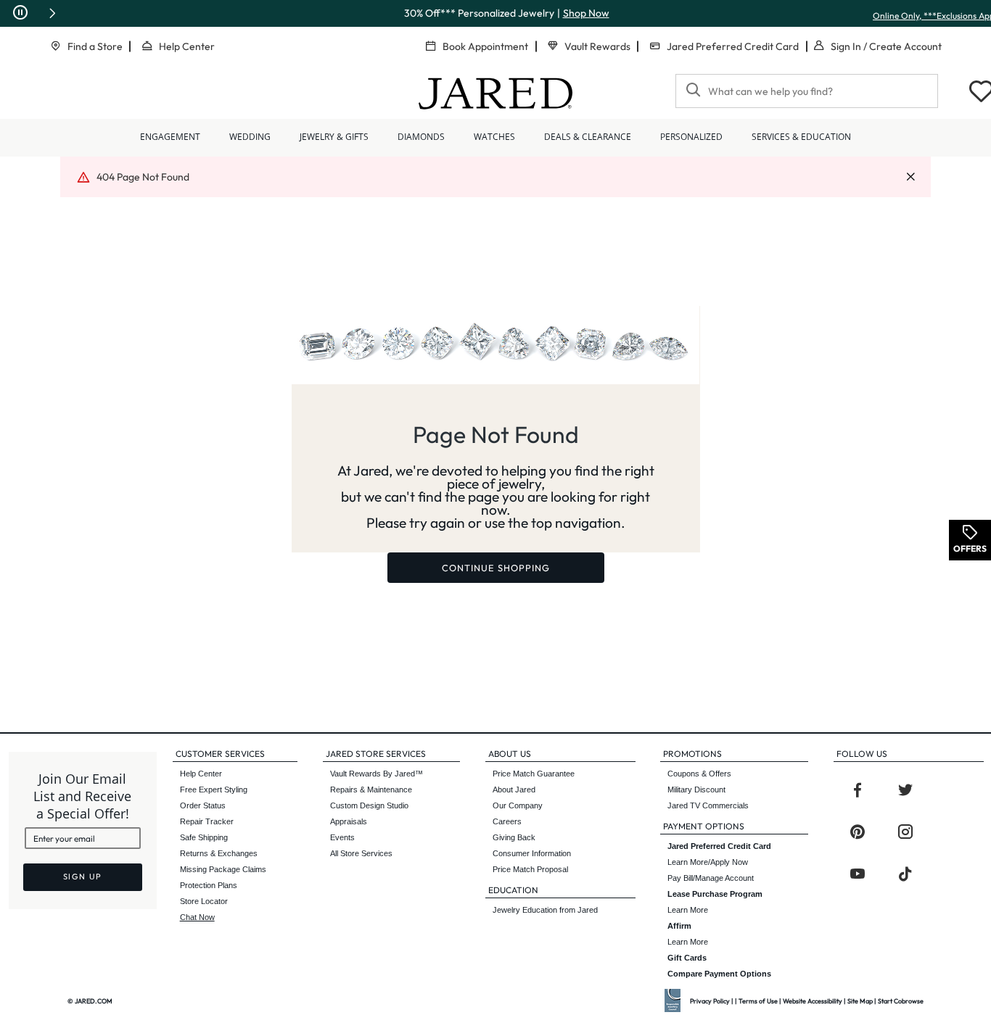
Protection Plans (208, 885)
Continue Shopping (496, 567)
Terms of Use (758, 1001)
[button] (52, 13)
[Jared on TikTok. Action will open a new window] (905, 874)
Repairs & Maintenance (371, 789)
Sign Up (83, 876)
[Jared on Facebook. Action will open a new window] (857, 790)
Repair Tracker (207, 821)
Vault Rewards (597, 46)
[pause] (20, 13)
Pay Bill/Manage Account (710, 878)
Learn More (714, 902)
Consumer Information (532, 853)
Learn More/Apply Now (719, 854)
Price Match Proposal (530, 869)
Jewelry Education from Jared (545, 910)
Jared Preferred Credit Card (733, 46)
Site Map (860, 1001)
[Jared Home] (495, 93)
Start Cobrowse (901, 1001)
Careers (507, 821)
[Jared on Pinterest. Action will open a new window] (857, 832)
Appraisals (348, 821)
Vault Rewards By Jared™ (376, 773)
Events (342, 837)
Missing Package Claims (223, 869)
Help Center (187, 46)
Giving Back (514, 837)
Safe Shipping (204, 837)
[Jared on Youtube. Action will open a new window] (857, 874)
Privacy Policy (710, 1001)
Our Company (518, 805)
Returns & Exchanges (219, 853)
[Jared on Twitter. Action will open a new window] (905, 790)
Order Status (203, 805)
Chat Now (197, 917)
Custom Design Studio (369, 805)
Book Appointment (485, 46)
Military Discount (696, 789)
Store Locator (204, 901)
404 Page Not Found (142, 176)
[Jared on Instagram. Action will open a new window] (905, 832)
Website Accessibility (812, 1001)
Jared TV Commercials (708, 805)
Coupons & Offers (699, 773)
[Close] (910, 177)
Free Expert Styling (213, 789)
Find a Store (95, 46)
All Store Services (361, 853)
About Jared (514, 789)
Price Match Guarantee (534, 773)
